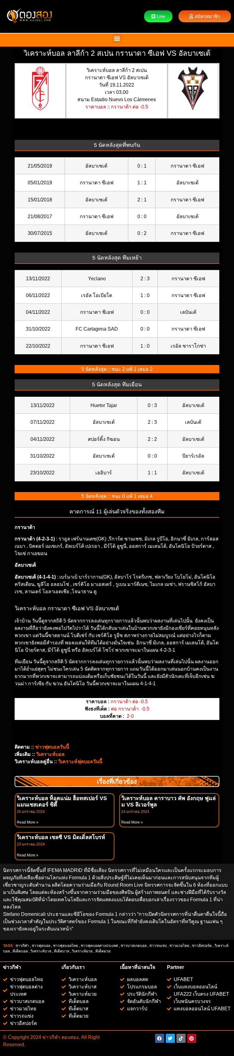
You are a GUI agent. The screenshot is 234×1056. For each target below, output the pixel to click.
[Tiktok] (181, 1038)
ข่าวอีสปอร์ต (202, 946)
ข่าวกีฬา (22, 946)
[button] (117, 39)
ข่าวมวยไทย (179, 946)
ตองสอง (69, 1037)
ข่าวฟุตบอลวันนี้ (52, 746)
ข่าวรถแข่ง (158, 946)
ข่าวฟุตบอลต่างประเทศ (99, 946)
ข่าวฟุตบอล (41, 946)
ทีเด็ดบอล (20, 951)
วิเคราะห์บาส (40, 951)
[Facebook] (159, 1038)
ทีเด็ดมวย (103, 951)
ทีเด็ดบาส (61, 951)
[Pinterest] (191, 1038)
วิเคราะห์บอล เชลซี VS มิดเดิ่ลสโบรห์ (61, 837)
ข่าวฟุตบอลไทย (65, 946)
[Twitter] (170, 1038)
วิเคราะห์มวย (82, 951)
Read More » (27, 822)
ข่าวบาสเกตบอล (134, 946)
